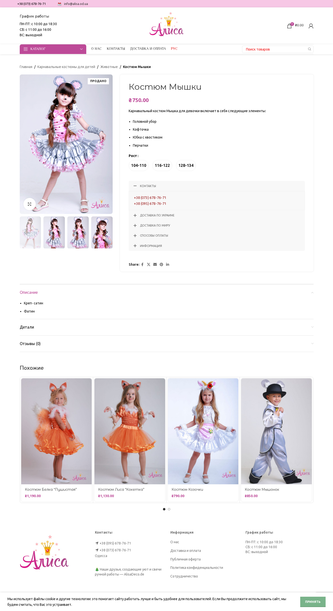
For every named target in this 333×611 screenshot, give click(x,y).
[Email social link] (155, 264)
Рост (133, 156)
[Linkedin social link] (168, 264)
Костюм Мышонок (262, 489)
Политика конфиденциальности (196, 568)
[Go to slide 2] (169, 509)
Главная (26, 67)
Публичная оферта (185, 559)
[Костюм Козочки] (203, 431)
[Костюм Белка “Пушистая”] (56, 431)
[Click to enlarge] (29, 204)
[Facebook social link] (142, 264)
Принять (313, 601)
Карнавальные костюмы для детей (66, 67)
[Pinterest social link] (161, 264)
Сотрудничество (184, 576)
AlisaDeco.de (134, 574)
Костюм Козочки (187, 489)
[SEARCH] (310, 49)
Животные (109, 67)
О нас (174, 542)
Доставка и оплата (185, 551)
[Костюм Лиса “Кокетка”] (129, 431)
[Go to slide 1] (164, 509)
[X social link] (148, 264)
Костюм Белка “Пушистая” (51, 489)
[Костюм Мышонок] (276, 431)
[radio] (139, 165)
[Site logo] (166, 25)
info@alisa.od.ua (76, 3)
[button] (26, 232)
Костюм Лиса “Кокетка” (121, 489)
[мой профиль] (311, 26)
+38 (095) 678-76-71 (150, 203)
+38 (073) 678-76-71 (150, 197)
